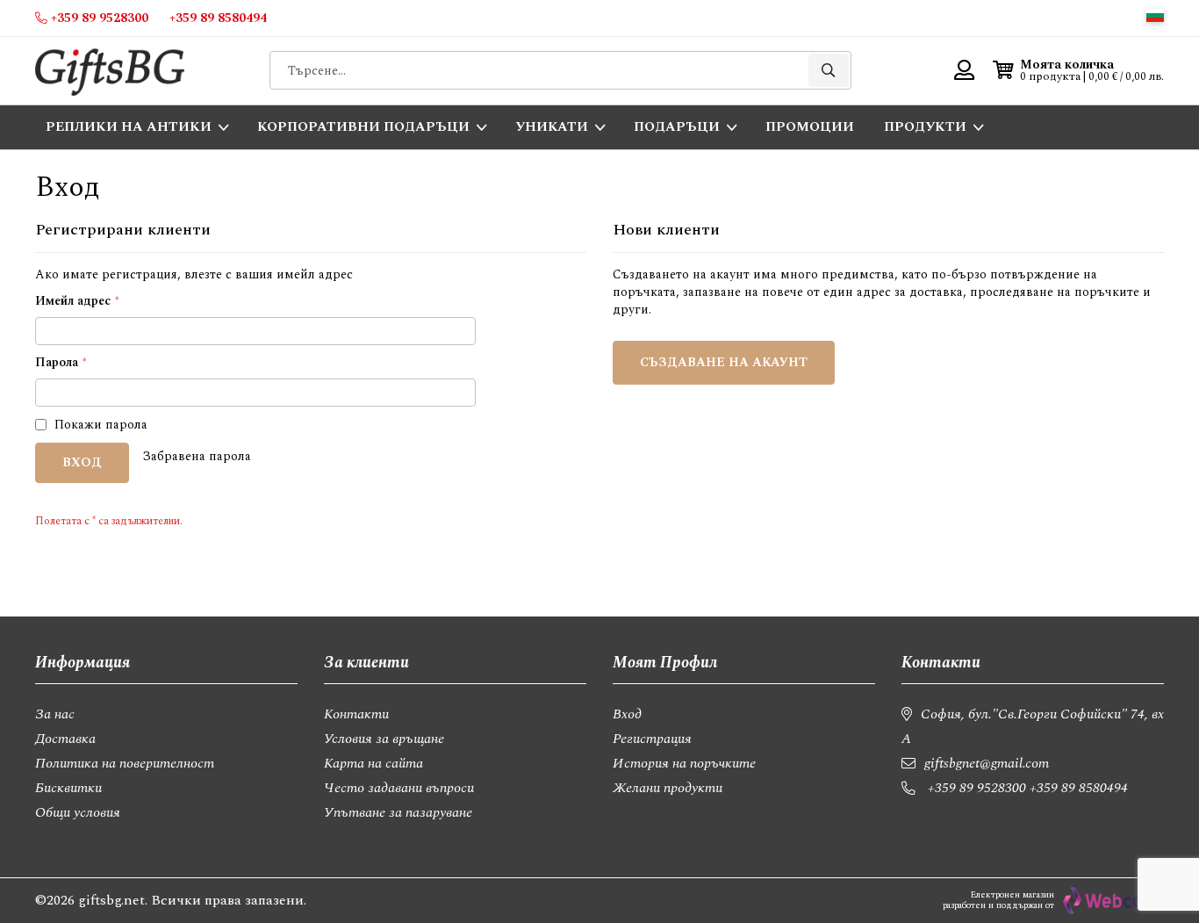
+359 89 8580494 (1079, 787)
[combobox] (560, 70)
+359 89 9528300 (977, 787)
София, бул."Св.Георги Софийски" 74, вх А (1032, 726)
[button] (1155, 15)
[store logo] (109, 71)
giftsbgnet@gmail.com (986, 763)
